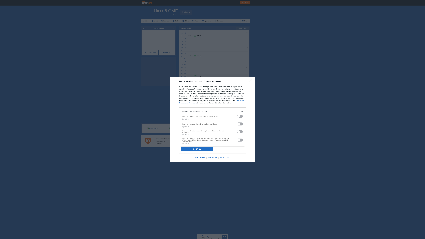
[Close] (251, 81)
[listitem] (212, 111)
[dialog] (212, 119)
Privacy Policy (225, 158)
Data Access (212, 158)
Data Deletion (200, 158)
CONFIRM (197, 149)
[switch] (240, 116)
